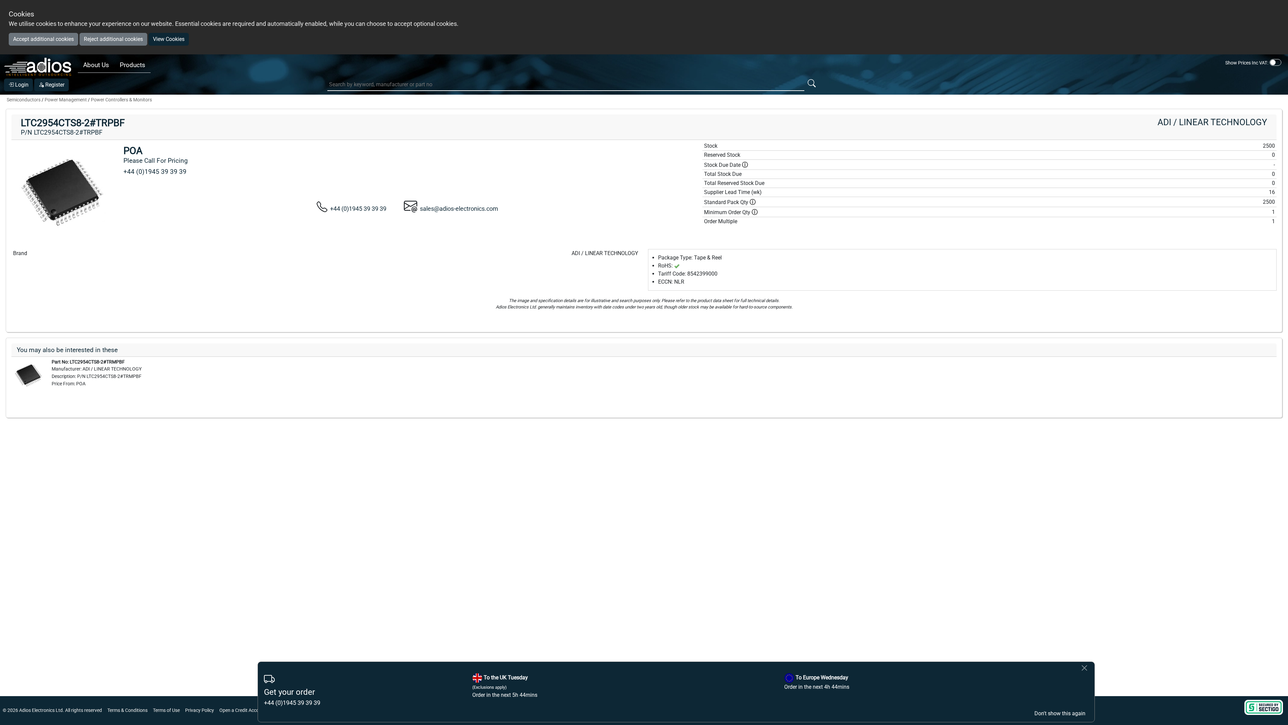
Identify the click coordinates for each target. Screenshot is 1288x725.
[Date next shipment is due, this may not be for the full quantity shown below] (745, 165)
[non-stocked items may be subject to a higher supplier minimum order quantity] (753, 202)
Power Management (66, 100)
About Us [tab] (96, 65)
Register (54, 85)
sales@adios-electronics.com (459, 208)
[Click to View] (28, 375)
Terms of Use (166, 710)
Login (21, 85)
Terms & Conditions (127, 710)
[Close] (1084, 668)
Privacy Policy (199, 710)
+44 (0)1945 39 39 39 (358, 208)
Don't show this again (1059, 713)
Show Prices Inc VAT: (1246, 62)
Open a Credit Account (242, 710)
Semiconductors (24, 100)
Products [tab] (132, 65)
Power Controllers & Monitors (121, 100)
